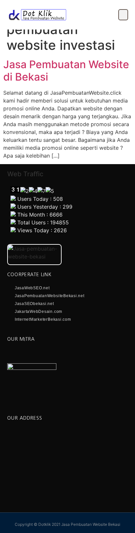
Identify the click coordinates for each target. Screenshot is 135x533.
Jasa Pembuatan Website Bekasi (90, 524)
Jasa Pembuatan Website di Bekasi (66, 70)
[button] (123, 14)
